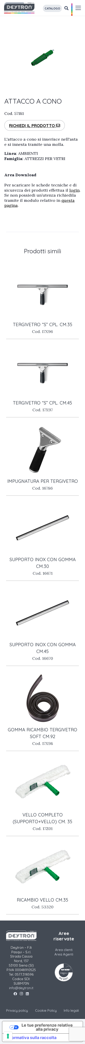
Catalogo (52, 8)
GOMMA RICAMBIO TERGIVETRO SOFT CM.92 (42, 736)
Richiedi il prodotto (32, 125)
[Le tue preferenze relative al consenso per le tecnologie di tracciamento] (8, 1036)
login (74, 190)
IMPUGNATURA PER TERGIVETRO (42, 484)
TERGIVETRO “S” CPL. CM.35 (42, 328)
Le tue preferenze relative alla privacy (47, 1027)
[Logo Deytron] (19, 8)
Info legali (71, 1010)
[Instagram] (21, 993)
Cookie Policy (46, 1010)
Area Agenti (63, 954)
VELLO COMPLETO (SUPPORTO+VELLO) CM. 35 (42, 821)
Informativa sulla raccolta (31, 1037)
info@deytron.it (21, 988)
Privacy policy (17, 1010)
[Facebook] (15, 993)
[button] (78, 8)
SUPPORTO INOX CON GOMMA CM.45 (43, 651)
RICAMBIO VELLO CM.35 (42, 903)
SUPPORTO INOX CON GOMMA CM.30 (43, 566)
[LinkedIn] (27, 993)
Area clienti (64, 950)
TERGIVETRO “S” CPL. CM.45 (42, 406)
